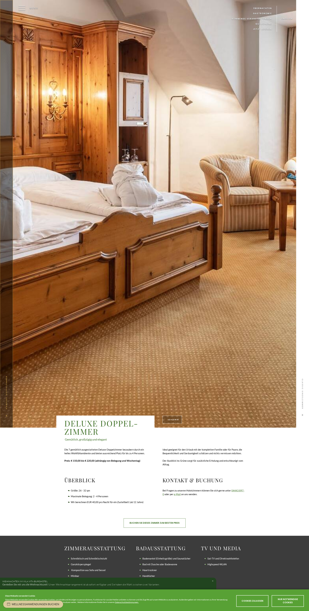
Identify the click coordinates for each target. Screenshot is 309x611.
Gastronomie (262, 13)
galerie (173, 419)
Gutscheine (263, 24)
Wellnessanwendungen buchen (35, 604)
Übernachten (262, 8)
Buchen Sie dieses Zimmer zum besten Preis (155, 522)
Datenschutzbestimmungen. (127, 602)
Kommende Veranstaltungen (252, 18)
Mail (178, 494)
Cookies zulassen (252, 600)
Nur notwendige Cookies (288, 601)
